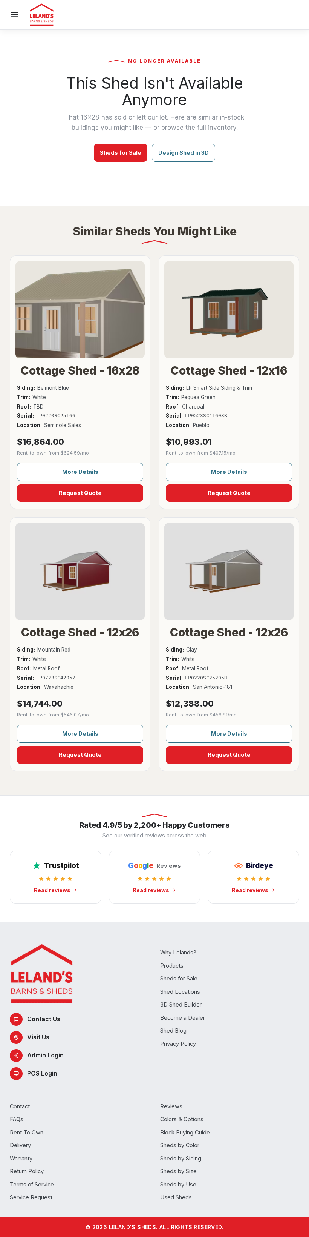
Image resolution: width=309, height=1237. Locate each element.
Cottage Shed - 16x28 (80, 370)
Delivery (20, 1145)
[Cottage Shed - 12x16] (229, 309)
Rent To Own (26, 1132)
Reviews (171, 1106)
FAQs (16, 1119)
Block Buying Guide (185, 1132)
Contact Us (43, 1019)
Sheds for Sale (120, 152)
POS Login (42, 1073)
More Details (80, 472)
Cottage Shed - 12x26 (80, 632)
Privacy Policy (178, 1043)
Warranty (21, 1158)
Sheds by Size (178, 1171)
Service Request (31, 1197)
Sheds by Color (179, 1145)
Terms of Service (32, 1184)
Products (172, 965)
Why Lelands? (178, 952)
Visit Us (38, 1037)
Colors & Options (181, 1119)
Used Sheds (176, 1197)
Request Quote (80, 493)
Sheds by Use (178, 1184)
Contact (20, 1106)
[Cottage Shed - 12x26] (80, 571)
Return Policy (27, 1171)
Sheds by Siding (180, 1158)
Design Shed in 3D (183, 152)
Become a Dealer (182, 1017)
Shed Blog (173, 1030)
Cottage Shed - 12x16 (229, 370)
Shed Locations (180, 991)
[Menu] (15, 15)
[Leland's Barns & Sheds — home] (41, 14)
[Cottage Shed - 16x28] (80, 309)
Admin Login (45, 1055)
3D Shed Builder (181, 1004)
